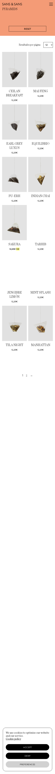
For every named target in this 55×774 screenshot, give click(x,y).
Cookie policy (13, 739)
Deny (28, 755)
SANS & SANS (12, 4)
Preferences (27, 764)
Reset (27, 29)
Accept (27, 747)
